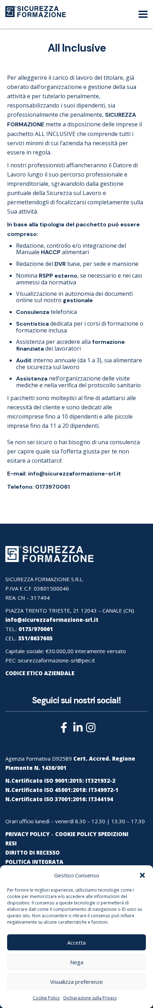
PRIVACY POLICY (27, 834)
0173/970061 (36, 628)
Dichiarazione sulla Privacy (90, 998)
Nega (76, 962)
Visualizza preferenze (76, 981)
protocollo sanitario (114, 385)
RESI (11, 843)
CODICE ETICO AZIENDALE (39, 673)
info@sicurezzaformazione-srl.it (74, 473)
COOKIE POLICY (75, 834)
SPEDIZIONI (113, 834)
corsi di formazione (112, 323)
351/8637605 (35, 638)
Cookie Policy (46, 998)
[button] (142, 875)
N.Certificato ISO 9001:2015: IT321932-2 (60, 780)
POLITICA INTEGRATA (34, 861)
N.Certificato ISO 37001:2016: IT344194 (59, 799)
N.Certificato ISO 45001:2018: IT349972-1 (61, 789)
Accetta (76, 942)
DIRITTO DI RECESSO (32, 852)
